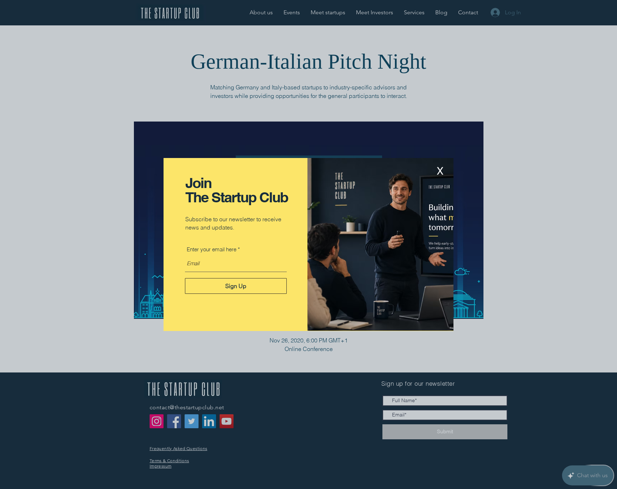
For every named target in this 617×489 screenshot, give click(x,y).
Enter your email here (211, 249)
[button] (440, 171)
